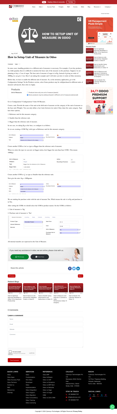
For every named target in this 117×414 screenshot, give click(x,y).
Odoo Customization (30, 376)
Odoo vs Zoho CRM (49, 398)
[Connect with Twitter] (94, 394)
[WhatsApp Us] (112, 407)
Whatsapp (21, 257)
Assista (75, 7)
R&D (68, 7)
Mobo (82, 7)
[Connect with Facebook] (90, 394)
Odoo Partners (12, 382)
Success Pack (51, 7)
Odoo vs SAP (47, 380)
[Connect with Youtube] (90, 398)
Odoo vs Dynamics (49, 382)
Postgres (61, 7)
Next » (80, 276)
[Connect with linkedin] (101, 394)
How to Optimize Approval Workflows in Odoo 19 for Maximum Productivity (14, 298)
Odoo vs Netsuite (48, 387)
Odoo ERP (46, 375)
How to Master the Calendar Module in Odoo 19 (75, 297)
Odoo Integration (31, 390)
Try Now (70, 2)
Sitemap (10, 392)
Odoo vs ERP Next (48, 385)
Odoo (9, 375)
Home (33, 7)
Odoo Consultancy (32, 398)
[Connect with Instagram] (105, 394)
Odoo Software (47, 377)
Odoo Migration (31, 395)
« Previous (12, 276)
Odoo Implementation (31, 386)
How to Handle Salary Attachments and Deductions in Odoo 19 (45, 297)
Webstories (11, 390)
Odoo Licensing (31, 403)
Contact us (10, 385)
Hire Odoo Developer (29, 381)
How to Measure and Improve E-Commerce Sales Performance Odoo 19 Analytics (101, 74)
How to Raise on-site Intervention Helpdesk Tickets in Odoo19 (30, 297)
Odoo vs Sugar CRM (47, 394)
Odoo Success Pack (13, 380)
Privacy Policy (77, 411)
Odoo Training (30, 400)
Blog (89, 7)
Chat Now (41, 257)
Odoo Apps (10, 377)
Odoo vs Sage (47, 390)
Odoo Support (30, 392)
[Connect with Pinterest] (97, 394)
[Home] (16, 7)
